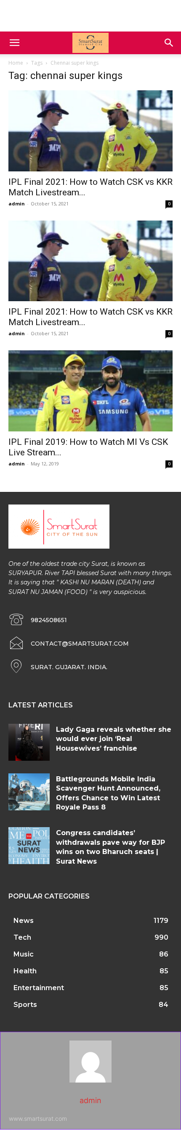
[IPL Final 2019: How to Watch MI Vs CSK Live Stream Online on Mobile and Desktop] (90, 390)
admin (16, 203)
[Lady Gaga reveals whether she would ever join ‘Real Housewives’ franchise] (29, 742)
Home (15, 62)
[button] (14, 43)
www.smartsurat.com (38, 1118)
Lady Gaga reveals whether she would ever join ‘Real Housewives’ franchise (113, 738)
